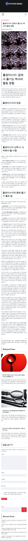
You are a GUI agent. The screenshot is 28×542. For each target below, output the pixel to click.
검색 (2, 506)
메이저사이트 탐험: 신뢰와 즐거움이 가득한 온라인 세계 (14, 429)
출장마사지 (17, 119)
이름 (2, 472)
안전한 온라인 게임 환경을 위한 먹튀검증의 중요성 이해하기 (14, 411)
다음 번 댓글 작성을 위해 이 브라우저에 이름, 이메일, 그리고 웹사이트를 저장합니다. (14, 493)
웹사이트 (3, 486)
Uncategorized (5, 20)
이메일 (3, 479)
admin (3, 29)
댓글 (2, 454)
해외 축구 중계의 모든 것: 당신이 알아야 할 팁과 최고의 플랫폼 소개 (14, 375)
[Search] (26, 14)
